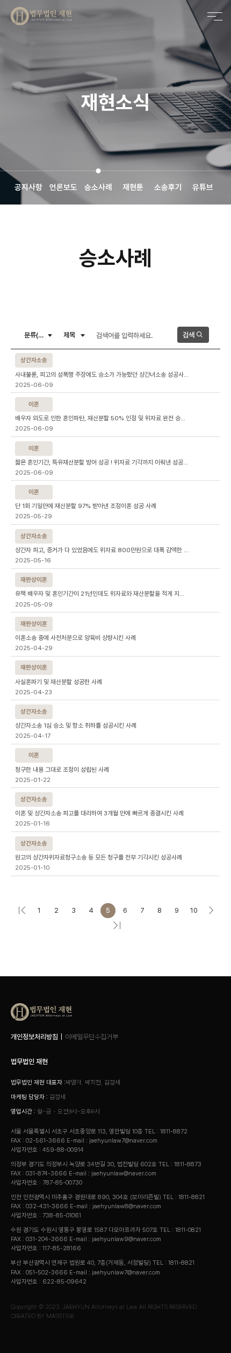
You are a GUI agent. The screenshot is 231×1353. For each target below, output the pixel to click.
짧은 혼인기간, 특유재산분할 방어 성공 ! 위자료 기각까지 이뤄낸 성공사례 (102, 462)
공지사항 (28, 187)
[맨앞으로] (22, 910)
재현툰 (132, 187)
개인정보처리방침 (34, 1037)
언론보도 (63, 187)
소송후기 (168, 187)
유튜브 (202, 187)
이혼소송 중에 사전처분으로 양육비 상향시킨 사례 (75, 638)
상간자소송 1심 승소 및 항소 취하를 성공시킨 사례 (75, 725)
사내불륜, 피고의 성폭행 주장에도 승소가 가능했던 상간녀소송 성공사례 (102, 374)
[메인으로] (41, 16)
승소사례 (98, 187)
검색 (189, 335)
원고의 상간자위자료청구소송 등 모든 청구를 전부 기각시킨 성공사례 (98, 857)
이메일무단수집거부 (91, 1037)
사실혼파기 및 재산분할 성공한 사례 (58, 682)
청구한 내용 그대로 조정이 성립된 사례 (62, 769)
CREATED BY (42, 1316)
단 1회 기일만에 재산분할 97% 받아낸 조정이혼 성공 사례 (85, 506)
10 (194, 910)
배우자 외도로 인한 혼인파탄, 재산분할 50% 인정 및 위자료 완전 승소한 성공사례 (102, 418)
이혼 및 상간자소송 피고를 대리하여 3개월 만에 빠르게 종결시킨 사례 (99, 813)
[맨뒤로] (116, 925)
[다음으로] (211, 910)
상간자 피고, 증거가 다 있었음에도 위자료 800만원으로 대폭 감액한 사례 (102, 550)
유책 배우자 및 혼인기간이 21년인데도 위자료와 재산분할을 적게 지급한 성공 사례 (102, 593)
